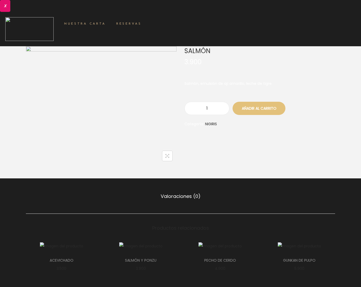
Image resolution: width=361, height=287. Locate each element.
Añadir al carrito (259, 108)
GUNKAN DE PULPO (299, 260)
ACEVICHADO (61, 260)
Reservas (129, 23)
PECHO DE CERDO (220, 260)
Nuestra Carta (85, 23)
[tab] (181, 196)
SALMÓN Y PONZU (140, 260)
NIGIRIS (211, 124)
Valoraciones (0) (181, 196)
